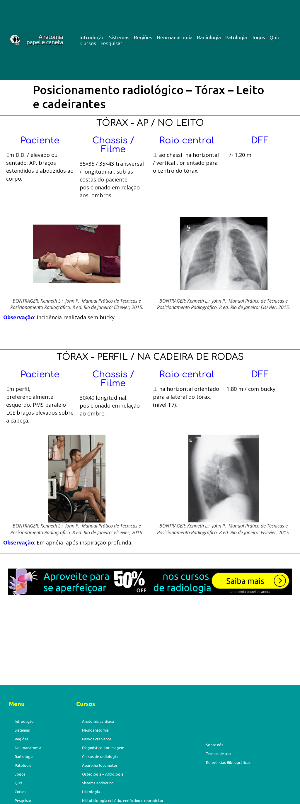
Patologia (236, 37)
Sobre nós (214, 744)
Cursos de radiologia (100, 756)
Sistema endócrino (98, 782)
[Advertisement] (150, 641)
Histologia (91, 791)
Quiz (275, 37)
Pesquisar (111, 43)
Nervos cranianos (97, 738)
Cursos (88, 43)
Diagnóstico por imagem (103, 747)
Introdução (92, 37)
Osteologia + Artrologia (102, 773)
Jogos (258, 37)
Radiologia (209, 37)
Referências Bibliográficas (228, 762)
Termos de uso (218, 753)
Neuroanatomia (174, 37)
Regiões (143, 37)
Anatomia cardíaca (98, 721)
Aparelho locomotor (99, 765)
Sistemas (119, 37)
